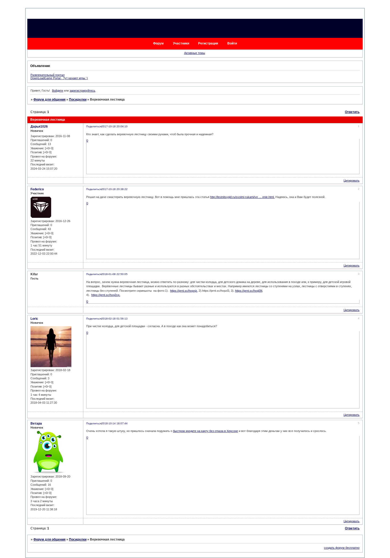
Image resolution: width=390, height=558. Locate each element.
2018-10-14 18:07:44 (114, 423)
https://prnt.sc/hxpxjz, (184, 290)
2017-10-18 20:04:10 (114, 126)
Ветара (36, 423)
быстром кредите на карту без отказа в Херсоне (205, 431)
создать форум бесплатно (341, 547)
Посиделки (77, 99)
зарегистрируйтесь (82, 90)
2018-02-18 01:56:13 (114, 318)
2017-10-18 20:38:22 (114, 189)
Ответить (352, 112)
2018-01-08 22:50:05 (114, 274)
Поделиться (93, 126)
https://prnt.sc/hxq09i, (249, 290)
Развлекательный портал (47, 74)
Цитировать (351, 180)
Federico (37, 189)
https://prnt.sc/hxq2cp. (105, 294)
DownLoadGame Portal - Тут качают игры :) (59, 78)
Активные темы (194, 53)
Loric (34, 319)
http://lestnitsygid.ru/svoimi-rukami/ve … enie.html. (242, 197)
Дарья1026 (39, 126)
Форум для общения (49, 99)
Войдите (57, 90)
